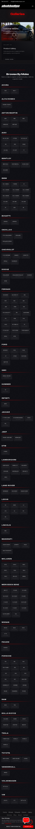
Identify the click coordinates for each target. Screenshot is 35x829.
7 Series (15, 184)
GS (5, 506)
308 (5, 301)
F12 (6, 319)
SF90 (15, 337)
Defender (5, 492)
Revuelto (25, 472)
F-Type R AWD (6, 418)
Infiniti (6, 398)
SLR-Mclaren (6, 614)
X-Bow (5, 452)
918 (14, 662)
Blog (15, 815)
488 (6, 307)
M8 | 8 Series (26, 196)
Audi (4, 133)
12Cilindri (5, 295)
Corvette (26, 256)
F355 (15, 319)
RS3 (15, 145)
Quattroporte (7, 551)
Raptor (6, 362)
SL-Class (24, 608)
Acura (5, 85)
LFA (5, 511)
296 (25, 295)
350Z (14, 628)
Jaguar (6, 412)
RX (5, 517)
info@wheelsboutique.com (18, 1)
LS (14, 511)
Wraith (24, 725)
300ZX (5, 628)
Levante (16, 545)
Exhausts (17, 812)
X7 (5, 208)
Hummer (6, 384)
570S (5, 565)
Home (5, 812)
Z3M (14, 208)
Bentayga (5, 165)
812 (17, 313)
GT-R (5, 634)
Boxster (24, 680)
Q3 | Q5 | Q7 (24, 139)
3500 (5, 706)
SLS (16, 614)
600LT (15, 565)
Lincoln (6, 525)
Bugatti (6, 216)
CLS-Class (14, 597)
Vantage (14, 125)
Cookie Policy (8, 823)
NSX (5, 91)
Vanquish (5, 125)
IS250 (14, 506)
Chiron (5, 222)
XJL (5, 424)
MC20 (25, 545)
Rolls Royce (9, 713)
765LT (6, 577)
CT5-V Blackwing (7, 236)
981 (24, 668)
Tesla (5, 733)
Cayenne (15, 686)
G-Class (6, 603)
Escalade (18, 236)
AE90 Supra (6, 759)
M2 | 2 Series (6, 190)
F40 (23, 319)
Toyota (6, 753)
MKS (5, 531)
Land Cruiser (16, 759)
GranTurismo (6, 545)
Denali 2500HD (7, 376)
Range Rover (24, 492)
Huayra (5, 648)
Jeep (4, 432)
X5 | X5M (15, 202)
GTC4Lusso (6, 331)
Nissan (5, 622)
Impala (5, 262)
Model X (5, 745)
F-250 (23, 351)
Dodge (5, 269)
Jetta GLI (5, 787)
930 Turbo (6, 668)
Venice (5, 773)
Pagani (5, 642)
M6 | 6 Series (16, 196)
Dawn (15, 719)
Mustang (24, 357)
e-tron (15, 139)
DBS (14, 119)
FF (24, 325)
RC (23, 511)
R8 (6, 145)
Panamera (15, 692)
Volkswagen (9, 781)
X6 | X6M (23, 202)
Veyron (14, 222)
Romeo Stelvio (7, 105)
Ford (4, 344)
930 (23, 662)
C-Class (15, 591)
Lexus (5, 499)
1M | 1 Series (6, 184)
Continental (15, 165)
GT (6, 357)
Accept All (28, 826)
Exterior (24, 812)
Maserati (7, 539)
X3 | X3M (5, 202)
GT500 (15, 357)
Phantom (6, 725)
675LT (5, 571)
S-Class (15, 608)
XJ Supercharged (18, 418)
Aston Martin (10, 113)
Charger (29, 276)
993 (25, 674)
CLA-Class (5, 597)
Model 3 (15, 739)
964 (15, 668)
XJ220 (29, 418)
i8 (24, 184)
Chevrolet (8, 250)
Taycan (24, 692)
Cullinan (6, 719)
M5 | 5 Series (6, 196)
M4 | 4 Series (26, 190)
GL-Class (15, 603)
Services (9, 815)
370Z (23, 628)
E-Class (24, 597)
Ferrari (6, 289)
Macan (5, 692)
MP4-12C (15, 577)
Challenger (6, 276)
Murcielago (15, 472)
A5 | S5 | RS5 (6, 139)
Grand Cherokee (7, 438)
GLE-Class (24, 603)
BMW (4, 178)
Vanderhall (9, 767)
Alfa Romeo (8, 99)
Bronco (5, 351)
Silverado (14, 262)
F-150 (14, 351)
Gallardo (24, 466)
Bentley (6, 158)
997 (15, 680)
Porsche (7, 656)
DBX (23, 119)
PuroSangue (25, 331)
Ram (4, 699)
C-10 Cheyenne (6, 256)
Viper (5, 281)
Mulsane (5, 171)
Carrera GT (6, 686)
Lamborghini (9, 460)
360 (14, 301)
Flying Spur (25, 165)
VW (3, 795)
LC (23, 506)
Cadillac (7, 230)
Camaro (16, 256)
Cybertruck (6, 739)
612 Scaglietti (6, 313)
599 (24, 307)
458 (24, 301)
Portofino (15, 331)
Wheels (10, 812)
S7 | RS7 (15, 151)
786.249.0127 (4, 1)
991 (6, 674)
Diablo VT (15, 466)
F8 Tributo (15, 325)
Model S (24, 739)
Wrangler (18, 438)
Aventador (6, 466)
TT (24, 151)
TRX (15, 706)
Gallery (30, 812)
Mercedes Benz (10, 584)
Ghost (24, 719)
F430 (6, 325)
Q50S (5, 404)
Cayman (24, 686)
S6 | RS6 (6, 151)
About (20, 815)
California (26, 313)
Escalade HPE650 (7, 242)
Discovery (14, 492)
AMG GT (6, 591)
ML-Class (5, 608)
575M (15, 307)
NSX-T (14, 91)
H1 (5, 390)
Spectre (15, 725)
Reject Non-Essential (13, 826)
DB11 (5, 119)
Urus (6, 478)
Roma (5, 337)
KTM (4, 446)
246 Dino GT (15, 295)
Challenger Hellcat (18, 276)
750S (24, 571)
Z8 (23, 208)
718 (5, 662)
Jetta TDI (23, 801)
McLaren (7, 559)
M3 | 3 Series (16, 190)
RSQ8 (24, 145)
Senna (24, 577)
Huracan (6, 472)
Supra (25, 759)
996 (5, 680)
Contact (25, 815)
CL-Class (24, 591)
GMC (4, 370)
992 (16, 674)
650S (24, 565)
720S (15, 571)
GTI (14, 801)
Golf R (5, 801)
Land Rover (8, 485)
